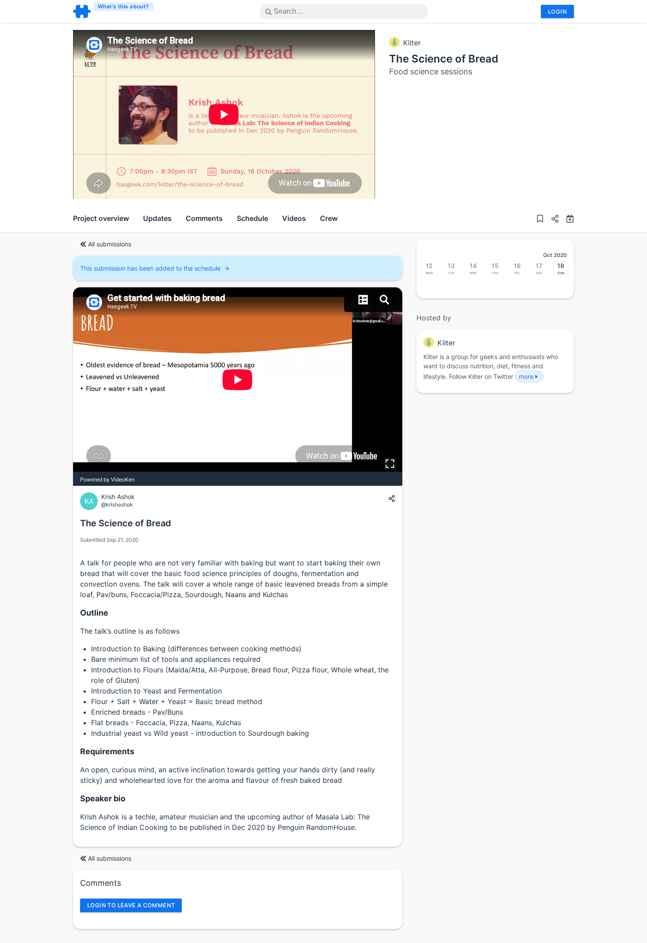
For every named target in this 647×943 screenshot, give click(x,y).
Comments (204, 218)
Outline (94, 612)
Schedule (252, 218)
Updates (157, 218)
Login (557, 11)
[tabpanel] (224, 114)
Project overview (101, 218)
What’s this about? (123, 6)
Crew (329, 218)
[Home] (113, 11)
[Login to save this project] (540, 219)
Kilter (412, 42)
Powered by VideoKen (107, 479)
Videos (294, 218)
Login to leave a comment (131, 905)
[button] (551, 219)
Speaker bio (102, 798)
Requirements (107, 751)
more (526, 376)
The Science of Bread (443, 58)
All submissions (109, 244)
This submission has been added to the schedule (150, 268)
